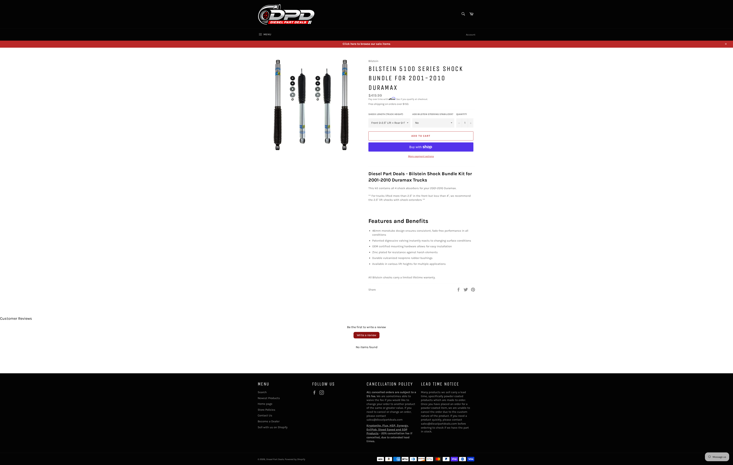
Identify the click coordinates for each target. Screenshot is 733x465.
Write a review (366, 335)
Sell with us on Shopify (272, 427)
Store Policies (266, 409)
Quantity (461, 114)
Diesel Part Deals (275, 459)
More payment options (421, 156)
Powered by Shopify (295, 459)
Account (470, 34)
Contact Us (265, 415)
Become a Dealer (268, 421)
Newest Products (269, 398)
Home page (265, 404)
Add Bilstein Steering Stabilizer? (432, 114)
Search (262, 392)
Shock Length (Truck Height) (385, 114)
